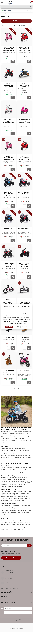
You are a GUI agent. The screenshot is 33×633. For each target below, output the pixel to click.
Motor (8, 14)
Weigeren (17, 326)
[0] (31, 2)
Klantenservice (11, 557)
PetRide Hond (24, 337)
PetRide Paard (9, 370)
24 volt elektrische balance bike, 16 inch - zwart (24, 302)
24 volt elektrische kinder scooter (8, 157)
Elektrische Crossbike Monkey (24, 371)
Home (2, 14)
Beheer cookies (24, 326)
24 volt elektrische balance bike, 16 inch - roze (8, 302)
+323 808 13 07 (9, 578)
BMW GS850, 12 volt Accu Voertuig (9, 265)
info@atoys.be (8, 583)
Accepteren (9, 326)
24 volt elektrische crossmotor (8, 85)
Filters (15, 21)
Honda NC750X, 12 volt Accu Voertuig (24, 265)
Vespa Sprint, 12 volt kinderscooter (8, 121)
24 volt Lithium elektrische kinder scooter (8, 49)
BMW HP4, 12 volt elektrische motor (9, 194)
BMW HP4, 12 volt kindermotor (24, 193)
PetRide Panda (9, 337)
